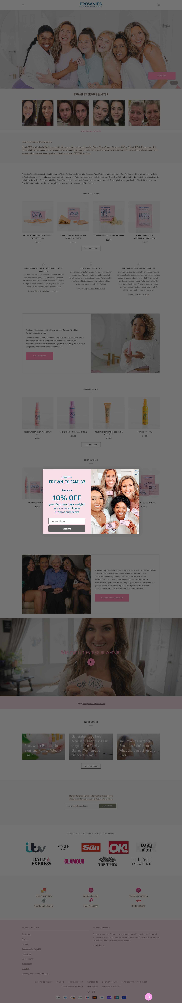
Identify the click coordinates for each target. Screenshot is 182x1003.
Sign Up (67, 528)
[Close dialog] (136, 472)
